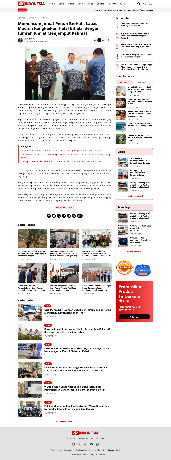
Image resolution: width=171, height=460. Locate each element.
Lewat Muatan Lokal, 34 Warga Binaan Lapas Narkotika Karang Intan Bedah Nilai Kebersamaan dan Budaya (75, 369)
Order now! (134, 317)
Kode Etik (96, 450)
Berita (61, 3)
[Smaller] (95, 40)
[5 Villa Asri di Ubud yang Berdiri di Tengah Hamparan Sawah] (121, 139)
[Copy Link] (49, 216)
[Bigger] (103, 40)
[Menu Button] (150, 3)
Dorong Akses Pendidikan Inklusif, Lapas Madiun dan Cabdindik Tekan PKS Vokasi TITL (61, 161)
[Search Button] (144, 3)
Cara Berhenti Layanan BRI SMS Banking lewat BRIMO (134, 24)
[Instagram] (73, 444)
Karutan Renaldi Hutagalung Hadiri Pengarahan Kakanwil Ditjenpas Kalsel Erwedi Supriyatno (77, 330)
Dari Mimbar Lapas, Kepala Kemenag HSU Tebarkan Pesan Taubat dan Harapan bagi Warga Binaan (64, 253)
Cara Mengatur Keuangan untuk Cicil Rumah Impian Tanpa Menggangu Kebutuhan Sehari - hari (126, 10)
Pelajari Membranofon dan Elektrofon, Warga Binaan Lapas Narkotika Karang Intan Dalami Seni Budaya (77, 407)
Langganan (69, 450)
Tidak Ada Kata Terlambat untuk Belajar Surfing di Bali (140, 124)
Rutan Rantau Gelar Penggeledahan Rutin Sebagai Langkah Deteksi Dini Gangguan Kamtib (31, 288)
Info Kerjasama (108, 450)
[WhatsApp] (74, 216)
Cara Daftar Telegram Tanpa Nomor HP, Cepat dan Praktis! (136, 55)
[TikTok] (85, 444)
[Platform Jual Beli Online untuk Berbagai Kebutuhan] (123, 230)
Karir (118, 450)
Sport (80, 3)
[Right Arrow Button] (151, 82)
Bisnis (71, 3)
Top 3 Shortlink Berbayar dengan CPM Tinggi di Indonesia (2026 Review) (135, 35)
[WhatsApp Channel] (97, 444)
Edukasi (100, 3)
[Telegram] (64, 216)
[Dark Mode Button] (138, 3)
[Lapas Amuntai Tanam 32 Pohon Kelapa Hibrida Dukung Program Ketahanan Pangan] (32, 238)
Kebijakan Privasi (83, 450)
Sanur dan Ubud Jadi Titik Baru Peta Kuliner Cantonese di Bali (140, 101)
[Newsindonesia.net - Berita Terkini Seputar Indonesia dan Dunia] (31, 3)
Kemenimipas (60, 207)
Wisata (123, 3)
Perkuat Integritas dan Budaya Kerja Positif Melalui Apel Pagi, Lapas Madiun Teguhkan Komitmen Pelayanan (63, 288)
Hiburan (112, 3)
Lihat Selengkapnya (63, 421)
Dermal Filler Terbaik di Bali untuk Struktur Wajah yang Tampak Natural (139, 89)
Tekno (90, 3)
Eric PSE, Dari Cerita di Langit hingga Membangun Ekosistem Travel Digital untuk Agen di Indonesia (136, 67)
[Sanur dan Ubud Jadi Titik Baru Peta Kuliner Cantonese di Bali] (121, 103)
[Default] (99, 40)
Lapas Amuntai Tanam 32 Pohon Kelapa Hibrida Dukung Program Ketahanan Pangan (61, 150)
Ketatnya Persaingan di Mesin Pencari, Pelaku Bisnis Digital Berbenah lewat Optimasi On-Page (140, 185)
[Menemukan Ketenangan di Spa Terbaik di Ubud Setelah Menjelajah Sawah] (121, 115)
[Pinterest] (69, 216)
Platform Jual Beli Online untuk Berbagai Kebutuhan (140, 228)
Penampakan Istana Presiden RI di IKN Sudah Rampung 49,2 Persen (136, 45)
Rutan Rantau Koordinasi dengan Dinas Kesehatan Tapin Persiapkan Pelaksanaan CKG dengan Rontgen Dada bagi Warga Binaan (97, 288)
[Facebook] (54, 216)
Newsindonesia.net (80, 455)
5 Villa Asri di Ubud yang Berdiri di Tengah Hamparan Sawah (140, 137)
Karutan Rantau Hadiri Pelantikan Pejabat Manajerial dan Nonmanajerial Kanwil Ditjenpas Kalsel (77, 350)
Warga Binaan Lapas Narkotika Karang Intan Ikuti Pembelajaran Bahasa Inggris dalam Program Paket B (74, 388)
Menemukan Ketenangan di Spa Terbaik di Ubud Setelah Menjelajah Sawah (140, 113)
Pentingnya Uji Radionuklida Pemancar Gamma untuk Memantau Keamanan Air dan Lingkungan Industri (140, 172)
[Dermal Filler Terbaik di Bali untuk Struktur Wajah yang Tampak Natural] (121, 91)
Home (52, 3)
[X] (59, 216)
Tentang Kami (56, 450)
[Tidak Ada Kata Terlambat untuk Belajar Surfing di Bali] (121, 127)
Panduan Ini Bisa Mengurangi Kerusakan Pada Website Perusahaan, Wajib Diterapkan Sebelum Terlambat (140, 240)
